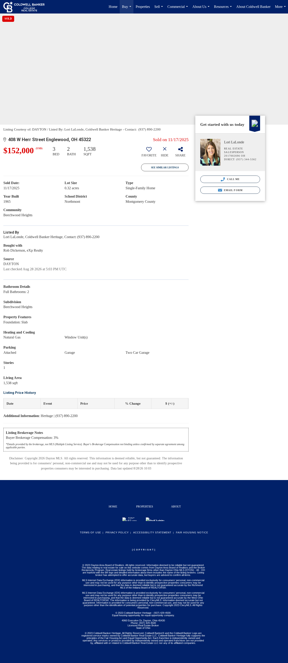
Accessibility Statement (152, 532)
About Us (201, 9)
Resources (224, 9)
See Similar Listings (165, 167)
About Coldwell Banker (253, 7)
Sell (159, 9)
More (281, 9)
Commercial (178, 9)
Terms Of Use (90, 532)
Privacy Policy (117, 532)
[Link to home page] (26, 7)
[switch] (149, 153)
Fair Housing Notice (192, 532)
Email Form (233, 190)
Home (113, 7)
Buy (127, 9)
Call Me (233, 179)
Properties (143, 7)
